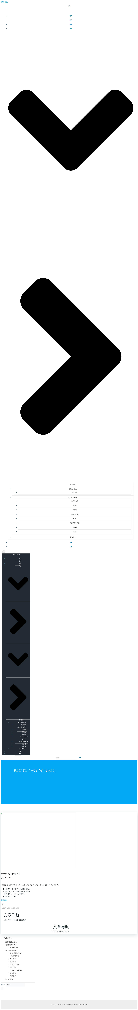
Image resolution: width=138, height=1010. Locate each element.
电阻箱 (75, 532)
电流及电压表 (75, 514)
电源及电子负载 (74, 523)
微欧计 (75, 518)
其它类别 (72, 537)
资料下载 (4, 900)
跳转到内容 (4, 2)
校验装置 (74, 492)
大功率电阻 (74, 501)
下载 (71, 547)
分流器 (75, 527)
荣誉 (71, 24)
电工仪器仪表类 (72, 498)
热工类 (75, 505)
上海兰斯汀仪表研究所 (66, 1004)
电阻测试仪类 (73, 489)
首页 (71, 16)
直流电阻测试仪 (10, 942)
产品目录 (72, 484)
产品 (20, 566)
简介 (71, 20)
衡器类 (75, 510)
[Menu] (69, 551)
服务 (71, 542)
